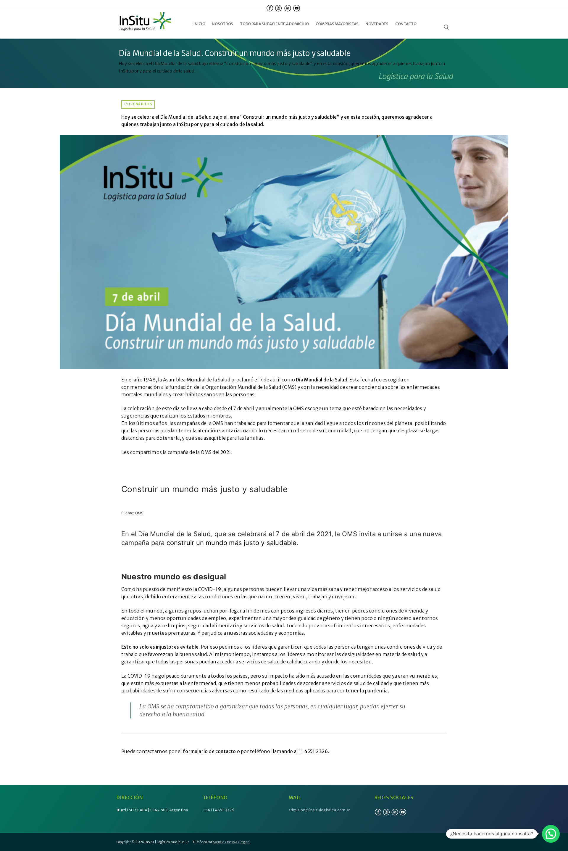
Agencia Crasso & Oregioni (231, 842)
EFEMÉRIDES (140, 104)
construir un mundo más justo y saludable (232, 543)
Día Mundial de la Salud (321, 380)
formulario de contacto (209, 751)
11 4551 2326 (313, 751)
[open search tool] (446, 27)
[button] (551, 834)
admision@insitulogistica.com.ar (319, 810)
